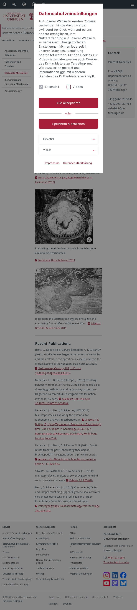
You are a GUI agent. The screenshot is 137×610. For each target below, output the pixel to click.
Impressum (52, 163)
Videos (78, 87)
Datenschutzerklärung (77, 163)
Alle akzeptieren (68, 103)
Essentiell (52, 87)
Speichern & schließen (68, 124)
